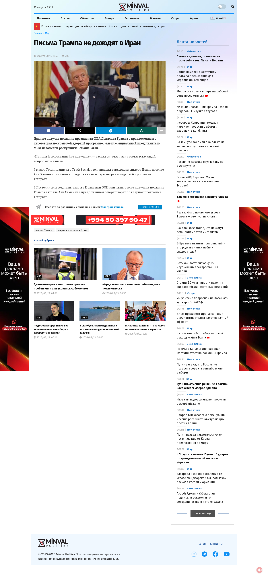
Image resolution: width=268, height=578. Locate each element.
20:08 (181, 379)
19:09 (181, 449)
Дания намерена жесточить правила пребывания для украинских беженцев (196, 76)
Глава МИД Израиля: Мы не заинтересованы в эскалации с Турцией (199, 181)
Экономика (132, 18)
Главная (38, 33)
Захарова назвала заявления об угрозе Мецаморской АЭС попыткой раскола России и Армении (201, 478)
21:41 (180, 278)
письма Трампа (44, 230)
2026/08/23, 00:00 (92, 337)
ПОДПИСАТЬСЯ (150, 207)
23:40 (181, 156)
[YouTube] (227, 554)
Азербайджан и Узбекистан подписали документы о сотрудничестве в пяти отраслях (200, 497)
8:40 (180, 51)
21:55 (181, 258)
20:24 (181, 359)
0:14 (180, 117)
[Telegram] (204, 554)
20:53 (181, 328)
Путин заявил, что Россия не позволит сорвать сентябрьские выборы (200, 368)
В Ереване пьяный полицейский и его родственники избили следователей (201, 247)
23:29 (181, 172)
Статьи (65, 18)
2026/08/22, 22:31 (137, 333)
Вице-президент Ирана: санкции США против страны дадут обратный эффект (202, 318)
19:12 (181, 430)
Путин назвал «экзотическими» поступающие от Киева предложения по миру (199, 439)
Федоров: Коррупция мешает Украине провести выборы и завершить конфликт (52, 329)
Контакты (216, 543)
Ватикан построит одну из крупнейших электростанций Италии (197, 267)
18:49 (181, 488)
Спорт (175, 18)
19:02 (181, 469)
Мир (47, 33)
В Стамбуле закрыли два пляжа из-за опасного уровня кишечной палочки (99, 329)
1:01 (180, 67)
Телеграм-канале (112, 207)
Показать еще (202, 513)
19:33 (181, 410)
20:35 (181, 344)
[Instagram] (194, 554)
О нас (202, 543)
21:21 (181, 293)
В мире (109, 18)
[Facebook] (215, 554)
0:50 (180, 86)
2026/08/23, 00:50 (115, 293)
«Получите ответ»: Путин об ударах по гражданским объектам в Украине (202, 458)
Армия (194, 18)
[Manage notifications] (259, 570)
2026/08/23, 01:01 (46, 293)
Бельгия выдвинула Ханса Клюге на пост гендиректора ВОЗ (87, 26)
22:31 (181, 223)
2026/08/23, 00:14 (46, 337)
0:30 (180, 102)
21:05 (181, 309)
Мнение (155, 18)
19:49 (181, 394)
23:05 (181, 207)
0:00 (180, 137)
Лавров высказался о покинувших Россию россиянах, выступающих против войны (201, 419)
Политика (43, 18)
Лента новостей (192, 41)
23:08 (181, 192)
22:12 (181, 238)
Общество (87, 18)
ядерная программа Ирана (72, 230)
